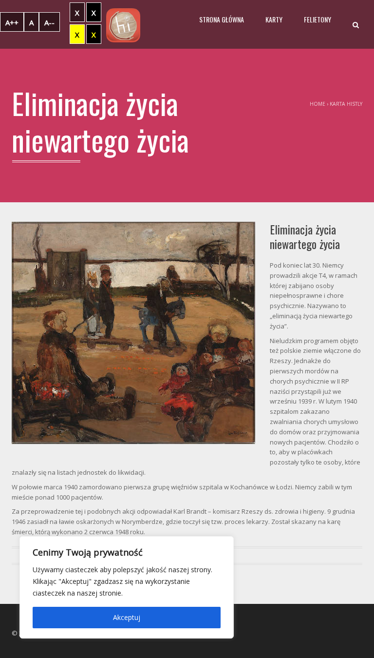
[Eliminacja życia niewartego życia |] (123, 24)
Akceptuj (126, 617)
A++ (12, 22)
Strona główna (221, 19)
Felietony (317, 19)
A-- (49, 22)
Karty (273, 19)
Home (317, 103)
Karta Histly (346, 103)
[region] (126, 587)
